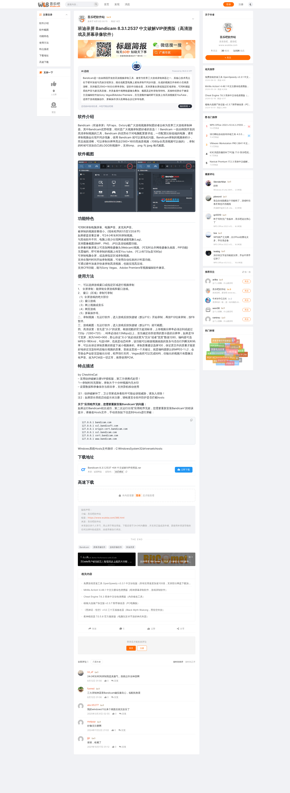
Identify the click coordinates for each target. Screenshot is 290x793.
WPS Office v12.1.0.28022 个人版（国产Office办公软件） (223, 262)
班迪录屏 (130, 547)
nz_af (90, 671)
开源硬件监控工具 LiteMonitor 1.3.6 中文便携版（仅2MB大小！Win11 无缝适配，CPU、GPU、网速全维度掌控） (223, 208)
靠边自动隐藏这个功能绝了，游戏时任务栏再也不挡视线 (232, 202)
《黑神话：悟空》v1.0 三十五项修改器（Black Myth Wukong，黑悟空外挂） (124, 609)
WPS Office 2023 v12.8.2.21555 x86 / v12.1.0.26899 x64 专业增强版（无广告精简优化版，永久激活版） (223, 226)
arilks (215, 279)
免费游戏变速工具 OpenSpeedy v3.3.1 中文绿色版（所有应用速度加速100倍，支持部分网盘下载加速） (138, 583)
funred (90, 688)
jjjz (88, 738)
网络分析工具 (236, 350)
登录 (228, 4)
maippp (91, 721)
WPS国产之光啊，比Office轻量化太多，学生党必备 (231, 239)
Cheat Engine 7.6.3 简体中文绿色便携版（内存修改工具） (114, 596)
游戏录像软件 (116, 547)
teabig (216, 251)
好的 (215, 185)
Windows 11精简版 (230, 355)
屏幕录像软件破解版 (223, 341)
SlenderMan (219, 181)
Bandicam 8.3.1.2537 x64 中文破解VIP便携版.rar (114, 467)
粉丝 (225, 50)
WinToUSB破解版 (216, 350)
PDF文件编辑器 (217, 345)
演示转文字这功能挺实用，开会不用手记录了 (232, 257)
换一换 (247, 271)
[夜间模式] (250, 4)
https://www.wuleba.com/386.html (106, 517)
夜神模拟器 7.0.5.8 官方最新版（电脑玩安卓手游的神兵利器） (116, 616)
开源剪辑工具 (220, 361)
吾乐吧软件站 (96, 17)
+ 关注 (228, 57)
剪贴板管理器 (220, 357)
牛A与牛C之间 (219, 298)
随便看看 (184, 106)
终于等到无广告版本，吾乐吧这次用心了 (232, 220)
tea (215, 233)
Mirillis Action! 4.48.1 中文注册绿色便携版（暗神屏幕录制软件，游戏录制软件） (126, 589)
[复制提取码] (126, 471)
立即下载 (185, 469)
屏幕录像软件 (99, 547)
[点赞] (53, 83)
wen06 (216, 308)
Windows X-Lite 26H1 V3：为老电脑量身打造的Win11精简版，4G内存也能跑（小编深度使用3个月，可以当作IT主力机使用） (223, 189)
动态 (239, 50)
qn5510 (217, 214)
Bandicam (84, 547)
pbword (217, 196)
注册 (241, 4)
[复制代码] (191, 420)
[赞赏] (53, 105)
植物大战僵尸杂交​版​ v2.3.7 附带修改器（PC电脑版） (112, 603)
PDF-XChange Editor (228, 364)
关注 (214, 50)
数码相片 (227, 346)
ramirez (216, 317)
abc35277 (93, 705)
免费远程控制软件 (215, 354)
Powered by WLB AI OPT (182, 71)
